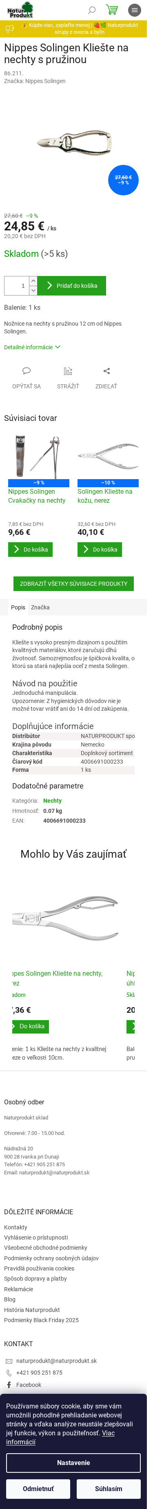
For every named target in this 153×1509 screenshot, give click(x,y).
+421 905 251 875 (39, 1372)
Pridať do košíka (77, 286)
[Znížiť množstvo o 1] (33, 290)
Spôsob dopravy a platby (35, 1278)
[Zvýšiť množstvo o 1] (33, 281)
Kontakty (15, 1227)
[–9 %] (38, 457)
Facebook (28, 1385)
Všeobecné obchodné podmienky (45, 1247)
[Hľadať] (92, 10)
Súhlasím (108, 1489)
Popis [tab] (18, 607)
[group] (61, 969)
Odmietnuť (38, 1489)
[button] (61, 1034)
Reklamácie (18, 1289)
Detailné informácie (28, 347)
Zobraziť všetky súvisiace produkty (73, 583)
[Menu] (134, 10)
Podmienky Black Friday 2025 (41, 1320)
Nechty (52, 800)
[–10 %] (108, 457)
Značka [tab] (40, 607)
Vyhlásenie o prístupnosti (36, 1237)
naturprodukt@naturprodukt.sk (56, 1361)
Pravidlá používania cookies (39, 1268)
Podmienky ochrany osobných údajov (51, 1258)
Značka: (35, 81)
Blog (10, 1299)
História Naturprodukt (32, 1310)
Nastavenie (73, 1463)
